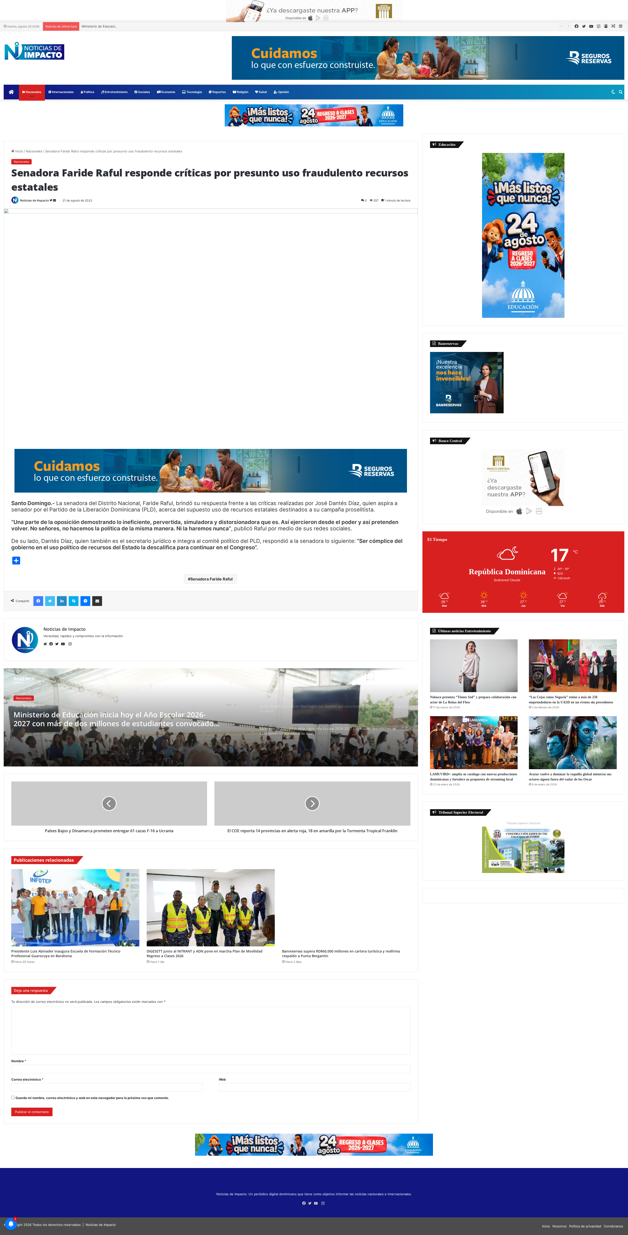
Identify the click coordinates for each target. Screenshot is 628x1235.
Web (222, 1079)
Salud (262, 92)
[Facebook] (52, 644)
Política (88, 92)
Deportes (219, 92)
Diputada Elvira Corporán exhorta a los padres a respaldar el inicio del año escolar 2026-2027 (116, 718)
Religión (242, 92)
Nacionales (33, 92)
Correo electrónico (27, 1079)
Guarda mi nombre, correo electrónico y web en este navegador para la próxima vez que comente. (92, 1098)
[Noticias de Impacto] (34, 51)
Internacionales (62, 92)
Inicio (18, 151)
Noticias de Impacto (34, 200)
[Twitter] (58, 644)
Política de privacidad (585, 1226)
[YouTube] (64, 644)
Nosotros (559, 1226)
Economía (168, 92)
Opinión (283, 92)
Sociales (143, 92)
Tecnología (194, 92)
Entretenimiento (116, 92)
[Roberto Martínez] (314, 11)
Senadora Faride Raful (211, 579)
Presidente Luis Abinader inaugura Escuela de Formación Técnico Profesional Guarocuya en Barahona (65, 953)
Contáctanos (613, 1226)
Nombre (18, 1061)
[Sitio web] (46, 644)
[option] (211, 717)
